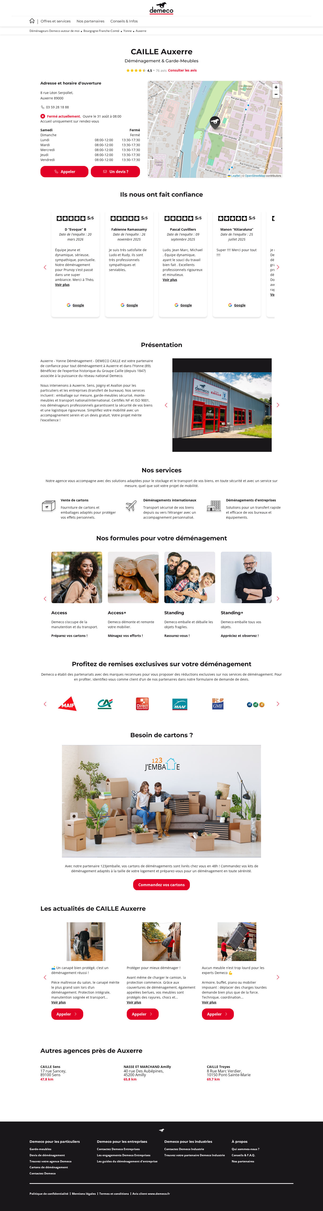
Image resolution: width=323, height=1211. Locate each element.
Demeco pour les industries (188, 1141)
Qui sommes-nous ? (245, 1149)
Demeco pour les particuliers (55, 1141)
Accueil (32, 20)
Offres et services (55, 21)
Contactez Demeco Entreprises (118, 1149)
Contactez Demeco (43, 1173)
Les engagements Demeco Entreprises (123, 1155)
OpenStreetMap (255, 176)
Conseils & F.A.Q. (243, 1155)
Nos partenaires (90, 21)
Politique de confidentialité (49, 1193)
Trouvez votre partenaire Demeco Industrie (194, 1155)
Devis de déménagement (47, 1155)
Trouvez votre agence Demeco (50, 1161)
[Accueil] (161, 8)
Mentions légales (84, 1193)
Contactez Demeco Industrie (184, 1149)
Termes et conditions (114, 1193)
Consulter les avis (182, 70)
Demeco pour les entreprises (122, 1141)
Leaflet (235, 176)
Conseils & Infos (124, 21)
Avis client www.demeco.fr (151, 1193)
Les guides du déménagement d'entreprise (127, 1161)
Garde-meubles (40, 1149)
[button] (217, 123)
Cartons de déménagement (49, 1167)
